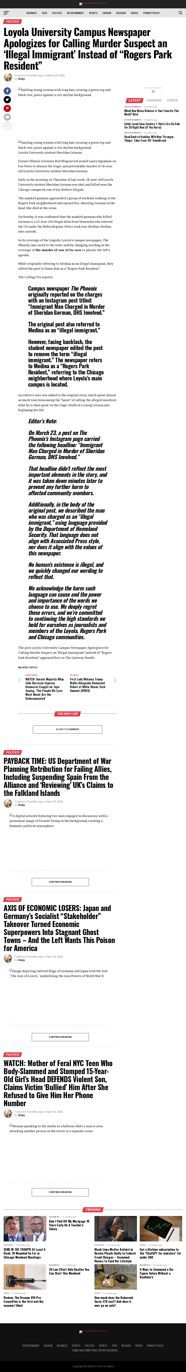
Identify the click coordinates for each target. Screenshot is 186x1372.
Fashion (106, 13)
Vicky (21, 78)
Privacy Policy (151, 13)
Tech (44, 13)
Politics (57, 13)
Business (32, 13)
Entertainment (75, 13)
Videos (134, 13)
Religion (121, 13)
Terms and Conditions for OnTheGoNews (95, 1350)
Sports (93, 13)
